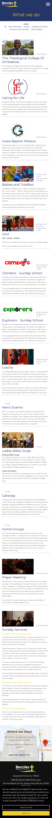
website (4, 114)
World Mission (37, 29)
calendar (34, 424)
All (5, 27)
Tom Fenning (36, 512)
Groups (26, 27)
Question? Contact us (19, 755)
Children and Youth (40, 27)
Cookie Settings (26, 807)
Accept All (26, 813)
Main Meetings (15, 27)
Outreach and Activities (19, 29)
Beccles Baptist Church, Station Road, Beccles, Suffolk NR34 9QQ (26, 784)
